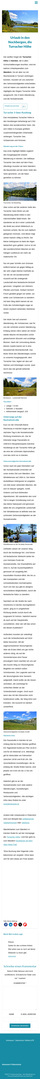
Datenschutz (19, 1040)
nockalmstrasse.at (11, 804)
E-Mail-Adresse (28, 1014)
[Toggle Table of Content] (22, 106)
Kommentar (20, 983)
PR (33, 1040)
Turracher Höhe (13, 837)
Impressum (10, 1040)
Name (11, 1014)
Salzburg (25, 823)
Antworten (12, 956)
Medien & (28, 1040)
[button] (6, 924)
